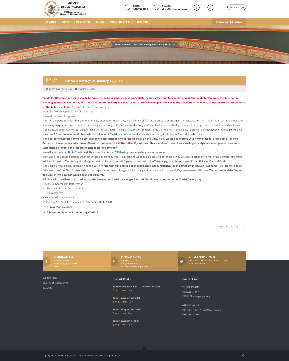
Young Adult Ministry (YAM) (55, 282)
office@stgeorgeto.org (175, 8)
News (127, 44)
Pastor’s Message (86, 88)
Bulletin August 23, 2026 (126, 298)
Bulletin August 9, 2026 (126, 321)
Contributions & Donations (228, 21)
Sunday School (50, 277)
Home (118, 44)
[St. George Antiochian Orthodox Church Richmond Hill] (65, 9)
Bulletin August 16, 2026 (126, 309)
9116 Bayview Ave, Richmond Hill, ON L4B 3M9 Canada (65, 263)
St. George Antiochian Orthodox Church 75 (136, 286)
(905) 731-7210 (131, 260)
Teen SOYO (48, 288)
